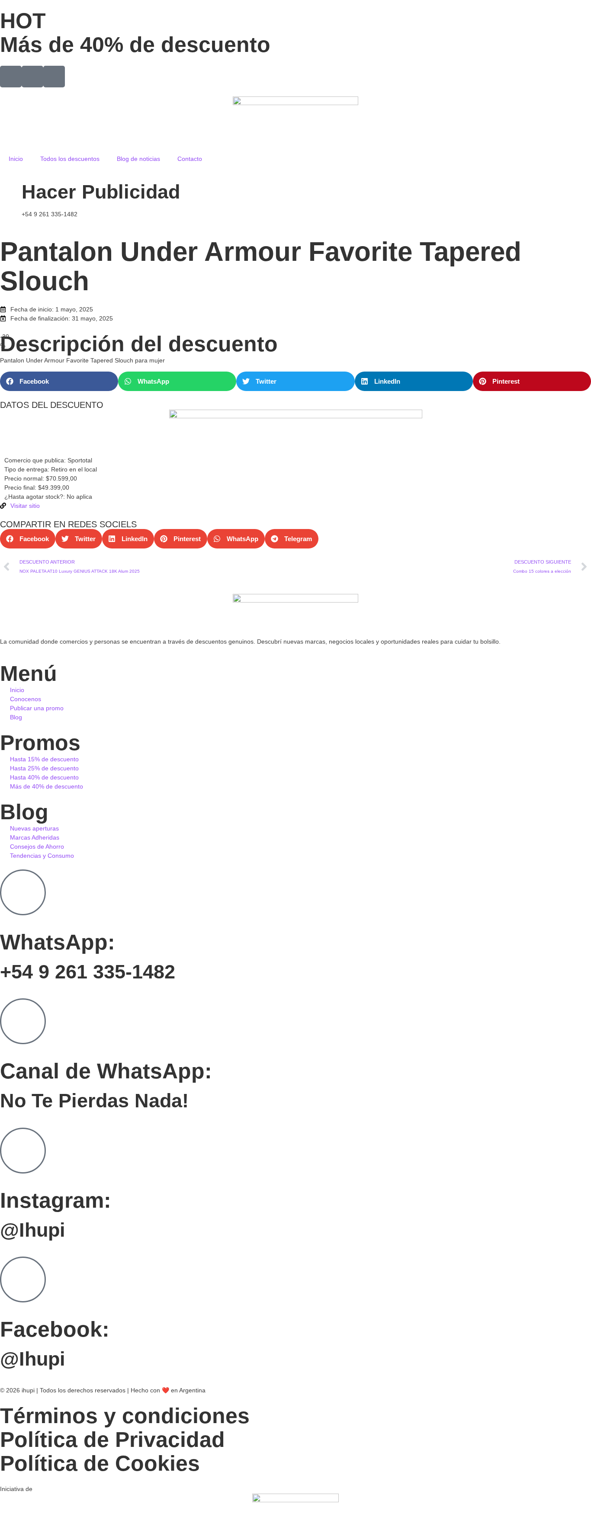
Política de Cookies (100, 1463)
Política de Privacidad (112, 1439)
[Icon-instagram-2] (32, 76)
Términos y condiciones (125, 1416)
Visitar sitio (25, 505)
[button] (59, 381)
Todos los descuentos (70, 158)
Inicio (16, 158)
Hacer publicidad (101, 192)
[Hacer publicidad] (11, 188)
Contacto (189, 158)
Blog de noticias (138, 158)
